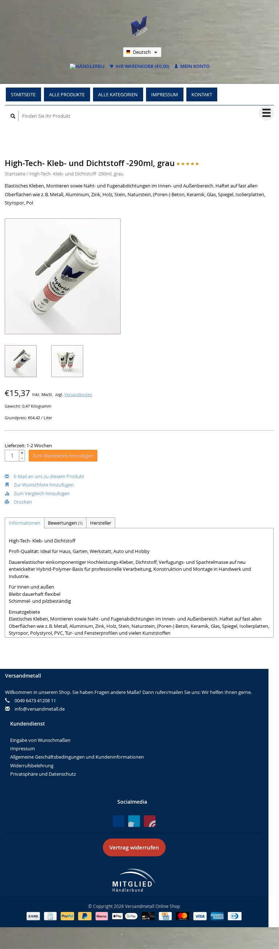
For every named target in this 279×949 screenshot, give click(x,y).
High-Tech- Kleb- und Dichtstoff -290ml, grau (76, 173)
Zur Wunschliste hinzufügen (43, 484)
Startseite (23, 94)
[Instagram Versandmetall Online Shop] (149, 821)
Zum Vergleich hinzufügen (41, 493)
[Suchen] (13, 116)
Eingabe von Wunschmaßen (40, 740)
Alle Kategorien (118, 94)
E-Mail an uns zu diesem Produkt (48, 476)
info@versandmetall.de (40, 709)
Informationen (24, 523)
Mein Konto (194, 66)
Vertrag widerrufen (134, 847)
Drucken (22, 501)
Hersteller (100, 523)
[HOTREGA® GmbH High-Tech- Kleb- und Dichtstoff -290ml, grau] (62, 276)
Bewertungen (65, 523)
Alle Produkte (67, 94)
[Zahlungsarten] (34, 915)
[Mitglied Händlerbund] (134, 880)
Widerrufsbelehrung (31, 765)
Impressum (164, 94)
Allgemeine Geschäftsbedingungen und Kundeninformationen (77, 757)
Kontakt (201, 94)
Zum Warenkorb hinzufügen (63, 455)
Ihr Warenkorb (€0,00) (141, 66)
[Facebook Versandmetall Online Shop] (118, 821)
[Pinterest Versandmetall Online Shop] (134, 821)
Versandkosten (78, 394)
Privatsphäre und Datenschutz (43, 774)
